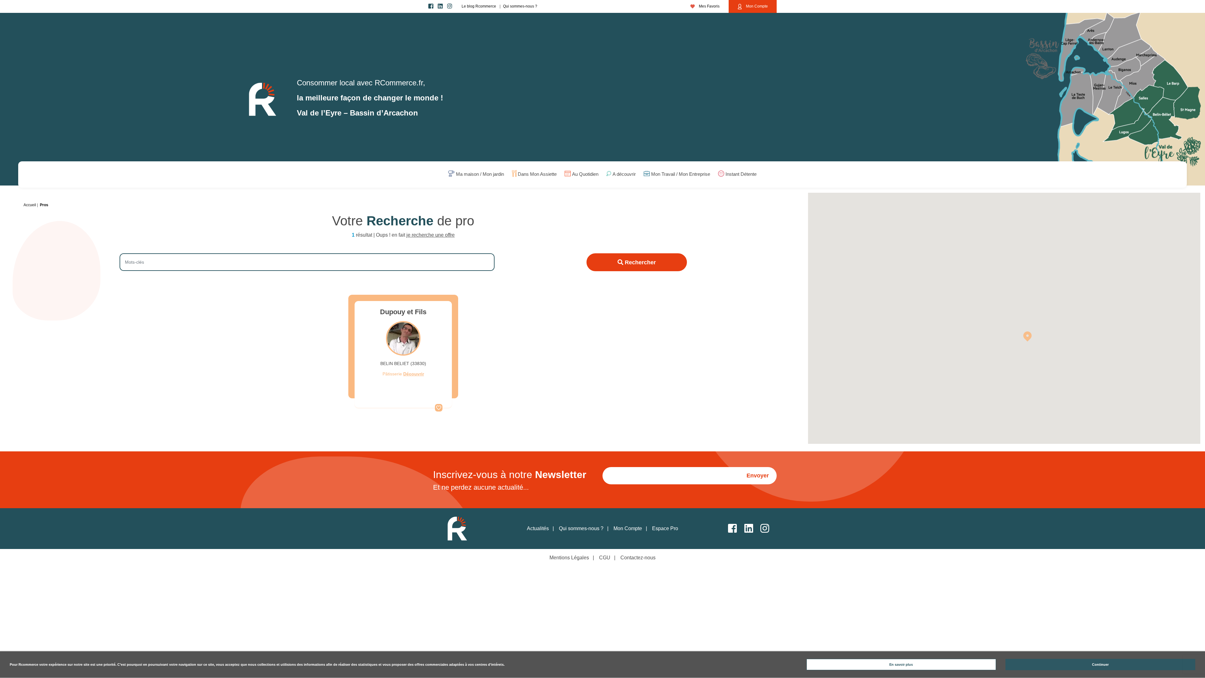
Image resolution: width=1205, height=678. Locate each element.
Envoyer (758, 475)
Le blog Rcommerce (479, 6)
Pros (44, 205)
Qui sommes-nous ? (520, 6)
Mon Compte (756, 6)
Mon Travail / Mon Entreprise (680, 174)
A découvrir (624, 174)
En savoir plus (901, 664)
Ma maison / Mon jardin (480, 174)
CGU (604, 557)
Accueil (30, 205)
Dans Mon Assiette (537, 174)
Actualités (538, 528)
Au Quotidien (585, 174)
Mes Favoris (709, 6)
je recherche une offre (430, 235)
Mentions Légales (569, 557)
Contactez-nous (638, 557)
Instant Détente (741, 174)
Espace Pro (665, 528)
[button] (1027, 336)
